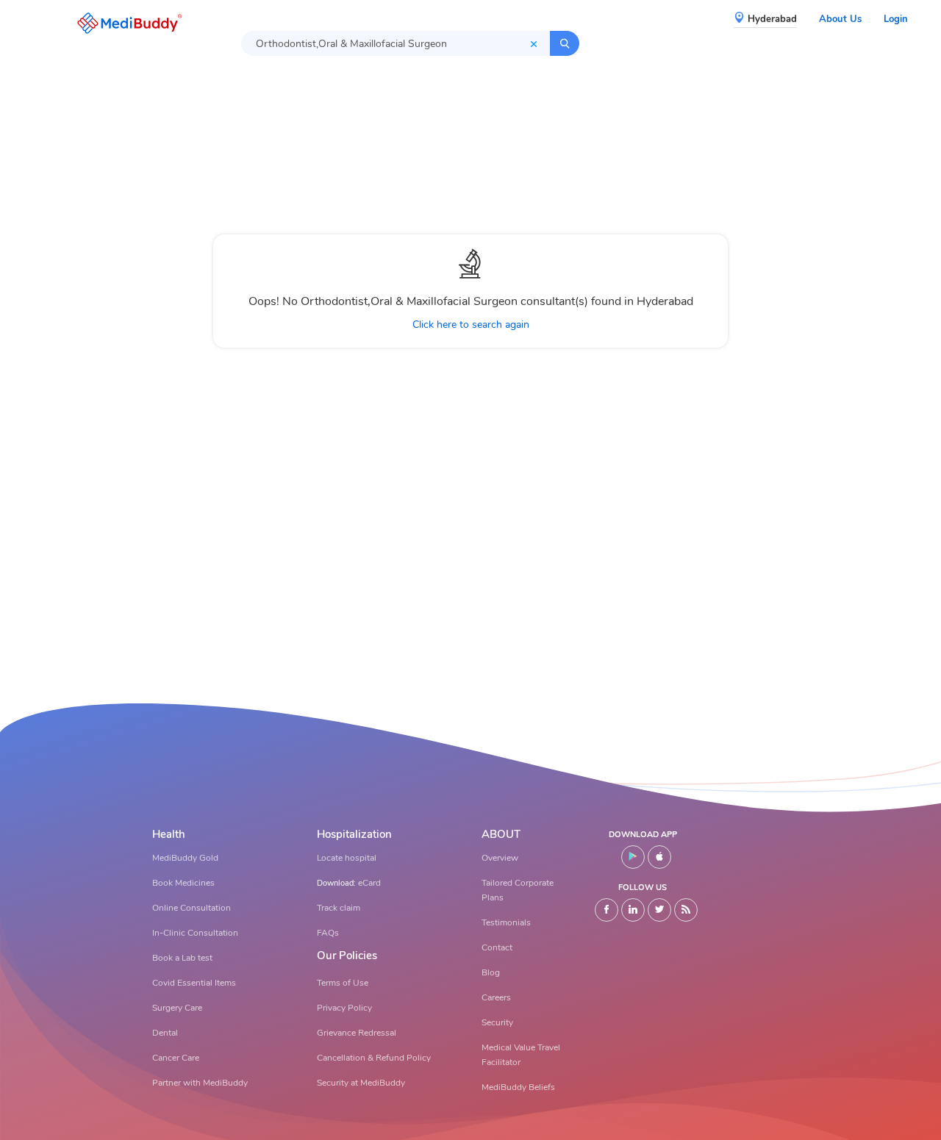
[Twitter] (659, 910)
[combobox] (395, 43)
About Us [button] (840, 19)
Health (168, 835)
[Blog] (686, 910)
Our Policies (347, 956)
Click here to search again (470, 324)
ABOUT (501, 835)
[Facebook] (606, 910)
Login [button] (896, 19)
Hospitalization (354, 835)
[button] (126, 23)
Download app (643, 834)
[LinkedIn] (633, 910)
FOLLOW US (642, 887)
